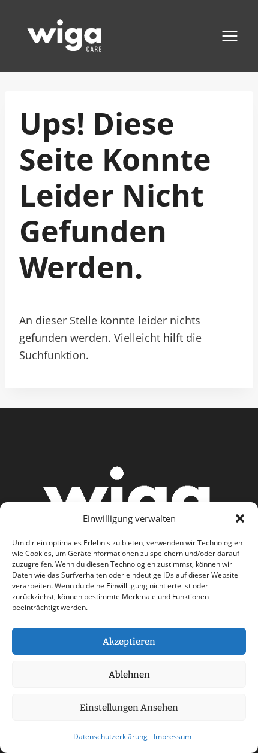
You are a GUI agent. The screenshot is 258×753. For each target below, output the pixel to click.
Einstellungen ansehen (129, 707)
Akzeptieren (129, 641)
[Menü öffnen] (229, 35)
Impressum (172, 736)
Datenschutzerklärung (110, 736)
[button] (240, 518)
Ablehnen (129, 674)
